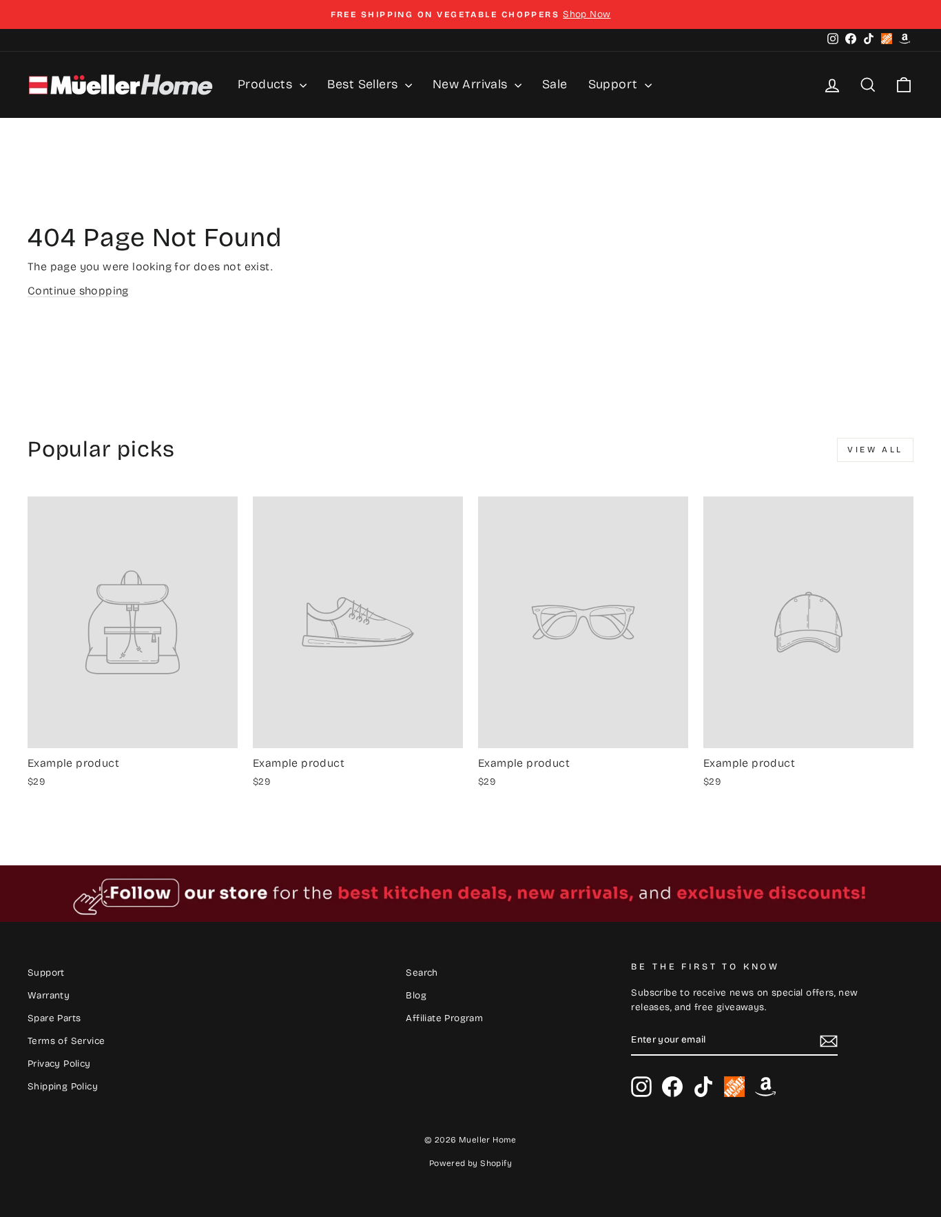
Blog (416, 995)
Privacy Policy (59, 1063)
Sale (555, 84)
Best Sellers (364, 84)
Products (267, 84)
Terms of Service (66, 1041)
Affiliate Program (444, 1018)
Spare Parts (54, 1018)
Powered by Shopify (470, 1163)
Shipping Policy (63, 1086)
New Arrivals (472, 84)
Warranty (49, 995)
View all (875, 449)
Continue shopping (78, 290)
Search (421, 972)
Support (614, 84)
